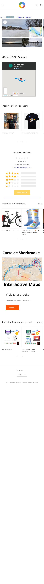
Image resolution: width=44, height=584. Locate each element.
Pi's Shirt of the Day (8, 133)
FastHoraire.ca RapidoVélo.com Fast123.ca (19, 382)
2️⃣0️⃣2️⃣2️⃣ (10, 17)
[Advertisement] (22, 485)
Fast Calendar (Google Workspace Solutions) (28, 350)
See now (12, 308)
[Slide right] (26, 50)
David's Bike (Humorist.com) (10, 231)
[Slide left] (17, 50)
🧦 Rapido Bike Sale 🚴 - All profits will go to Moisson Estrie (30, 232)
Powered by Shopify (33, 382)
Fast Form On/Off (7, 349)
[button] (2, 5)
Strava (18, 17)
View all (39, 204)
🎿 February (26, 17)
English (20, 374)
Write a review (22, 192)
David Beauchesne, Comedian (30, 133)
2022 (2, 17)
